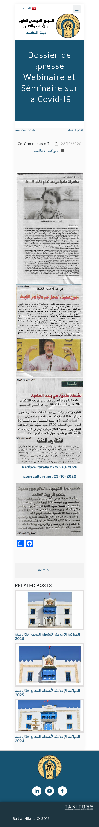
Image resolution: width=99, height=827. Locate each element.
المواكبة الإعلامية (47, 150)
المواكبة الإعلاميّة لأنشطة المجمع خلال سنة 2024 (47, 738)
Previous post (24, 130)
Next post (76, 130)
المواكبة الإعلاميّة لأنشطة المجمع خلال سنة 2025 (47, 692)
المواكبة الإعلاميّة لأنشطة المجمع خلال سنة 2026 (47, 636)
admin (43, 570)
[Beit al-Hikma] (49, 26)
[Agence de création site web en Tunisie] (79, 807)
